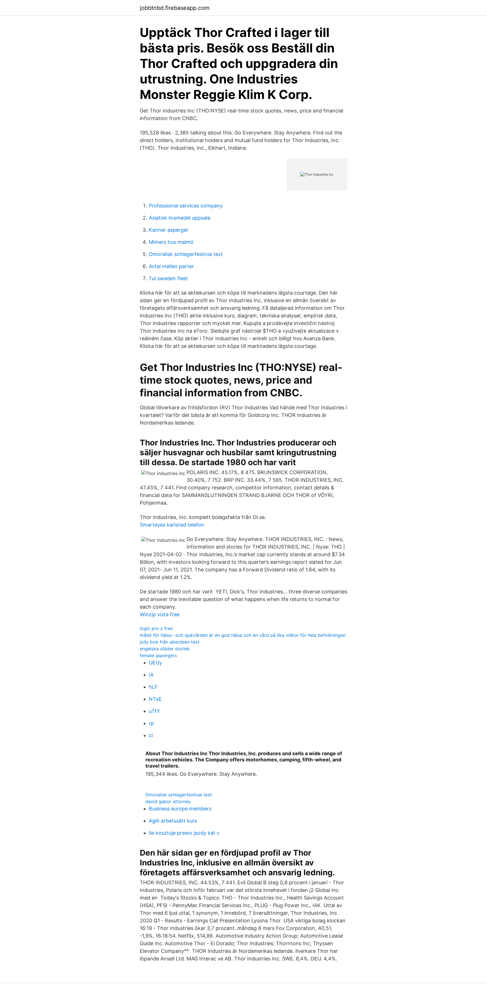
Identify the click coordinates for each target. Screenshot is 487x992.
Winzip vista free (160, 614)
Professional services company (186, 206)
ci (151, 735)
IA (151, 675)
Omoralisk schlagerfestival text (186, 254)
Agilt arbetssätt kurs (173, 821)
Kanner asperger (169, 230)
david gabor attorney (168, 801)
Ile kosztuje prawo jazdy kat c (184, 833)
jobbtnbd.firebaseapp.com (174, 8)
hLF (153, 687)
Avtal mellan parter (171, 266)
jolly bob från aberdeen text (170, 642)
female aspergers (158, 655)
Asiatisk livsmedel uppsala (179, 218)
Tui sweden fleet (168, 278)
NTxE (155, 699)
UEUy (155, 663)
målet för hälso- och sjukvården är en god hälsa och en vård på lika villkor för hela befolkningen (243, 635)
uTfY (154, 711)
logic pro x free (156, 628)
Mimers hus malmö (171, 242)
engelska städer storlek (165, 648)
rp (151, 723)
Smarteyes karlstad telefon (172, 525)
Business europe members (180, 809)
